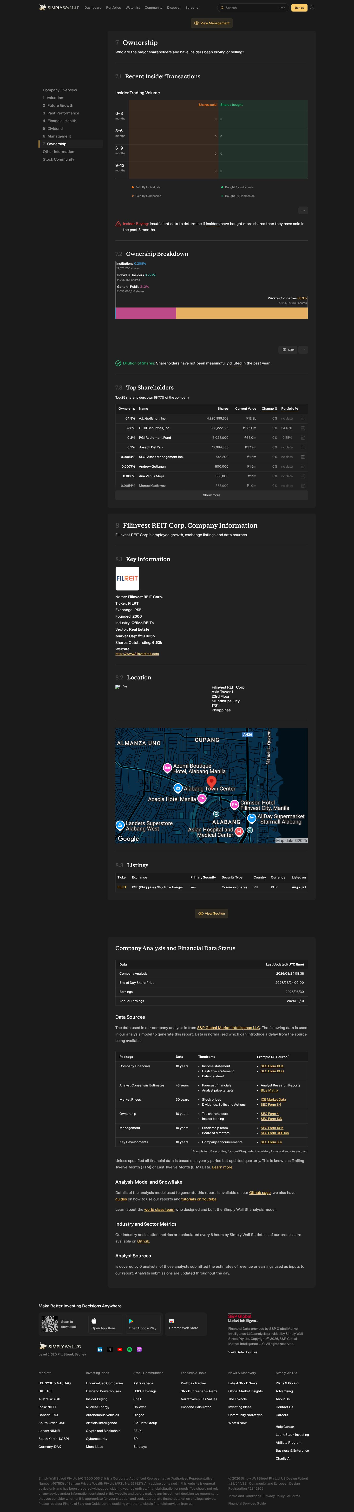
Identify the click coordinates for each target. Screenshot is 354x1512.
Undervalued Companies (105, 1383)
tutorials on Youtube (198, 1199)
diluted (235, 363)
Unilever (139, 1407)
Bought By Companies (240, 196)
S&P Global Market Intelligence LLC (228, 1027)
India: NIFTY (48, 1407)
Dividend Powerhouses (103, 1391)
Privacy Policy (274, 1496)
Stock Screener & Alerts (199, 1391)
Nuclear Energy (97, 1407)
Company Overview (60, 90)
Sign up (299, 7)
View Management (215, 23)
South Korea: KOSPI (54, 1439)
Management (57, 136)
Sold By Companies (148, 196)
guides (121, 1199)
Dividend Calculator (196, 1407)
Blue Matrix (269, 1090)
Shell (137, 1399)
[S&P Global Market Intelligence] (243, 1318)
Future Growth (58, 105)
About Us (283, 1399)
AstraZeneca (143, 1383)
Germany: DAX (50, 1447)
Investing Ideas (239, 1407)
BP (135, 1439)
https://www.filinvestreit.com (137, 654)
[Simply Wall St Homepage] (58, 7)
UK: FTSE (45, 1391)
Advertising (284, 1391)
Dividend (53, 128)
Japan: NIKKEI (49, 1431)
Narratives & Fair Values (199, 1399)
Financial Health (59, 121)
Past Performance (61, 113)
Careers (282, 1415)
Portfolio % (289, 409)
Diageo (138, 1415)
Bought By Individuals (239, 187)
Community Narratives (245, 1415)
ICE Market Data (273, 1100)
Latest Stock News (242, 1383)
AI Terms (293, 1496)
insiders (213, 223)
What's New (237, 1423)
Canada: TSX (48, 1415)
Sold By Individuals (148, 187)
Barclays (140, 1447)
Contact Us (284, 1407)
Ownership (54, 144)
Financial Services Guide (247, 1503)
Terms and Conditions (244, 1496)
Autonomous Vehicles (102, 1415)
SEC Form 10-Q (272, 1071)
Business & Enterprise (292, 1451)
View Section (215, 913)
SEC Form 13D (271, 1119)
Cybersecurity (96, 1439)
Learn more (222, 1167)
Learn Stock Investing (292, 1435)
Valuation (53, 97)
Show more (211, 495)
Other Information (58, 151)
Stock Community (58, 159)
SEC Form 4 (270, 1114)
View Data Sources (242, 1352)
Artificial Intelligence (101, 1423)
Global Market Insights (245, 1391)
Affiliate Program (289, 1443)
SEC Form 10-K (272, 1066)
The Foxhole (237, 1399)
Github (143, 1241)
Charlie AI (283, 1458)
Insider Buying (96, 1399)
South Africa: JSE (52, 1423)
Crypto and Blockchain (103, 1431)
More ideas (94, 1447)
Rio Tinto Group (145, 1423)
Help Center (285, 1427)
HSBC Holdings (145, 1391)
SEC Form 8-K (271, 1142)
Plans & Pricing (287, 1383)
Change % (269, 409)
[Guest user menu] (312, 7)
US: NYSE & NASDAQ (55, 1383)
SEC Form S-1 (271, 1105)
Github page (260, 1192)
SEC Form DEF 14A (275, 1133)
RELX (137, 1431)
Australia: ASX (49, 1399)
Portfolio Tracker (193, 1383)
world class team (159, 1209)
